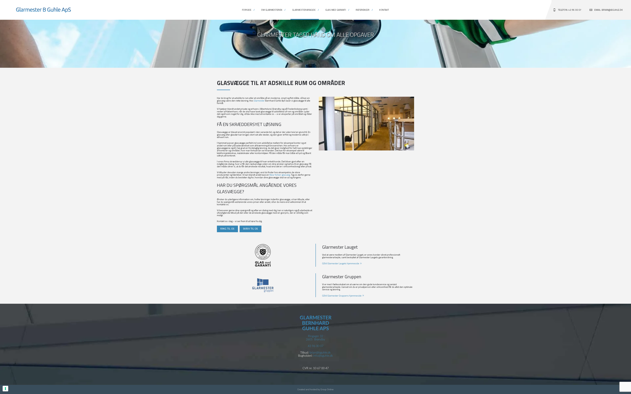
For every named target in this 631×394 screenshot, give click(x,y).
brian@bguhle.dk (320, 352)
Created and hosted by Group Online (315, 389)
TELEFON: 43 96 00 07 (569, 10)
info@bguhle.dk (323, 355)
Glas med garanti (335, 10)
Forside (246, 10)
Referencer (362, 10)
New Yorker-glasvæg (279, 174)
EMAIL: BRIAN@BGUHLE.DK (608, 10)
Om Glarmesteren (271, 10)
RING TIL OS (227, 229)
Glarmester (259, 100)
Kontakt (384, 10)
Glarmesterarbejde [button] (304, 10)
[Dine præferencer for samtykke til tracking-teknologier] (5, 388)
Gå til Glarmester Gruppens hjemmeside (342, 295)
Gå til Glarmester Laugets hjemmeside (340, 263)
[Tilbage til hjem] (44, 10)
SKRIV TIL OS (250, 229)
